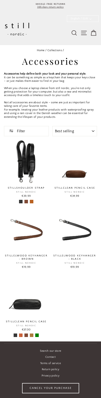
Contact (50, 357)
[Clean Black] (21, 201)
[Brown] (26, 335)
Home (40, 50)
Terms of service (50, 363)
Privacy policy (50, 375)
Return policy (50, 369)
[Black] (15, 335)
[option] (50, 6)
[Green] (37, 335)
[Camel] (31, 335)
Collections (54, 50)
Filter (20, 131)
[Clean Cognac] (31, 201)
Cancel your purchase (51, 388)
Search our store (50, 350)
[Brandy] (21, 335)
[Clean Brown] (26, 201)
